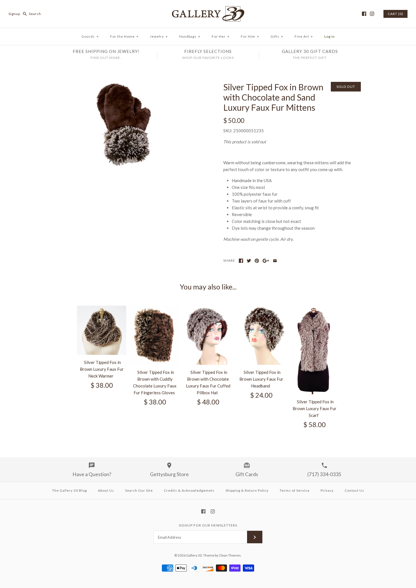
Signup (14, 14)
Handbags (189, 36)
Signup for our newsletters (208, 525)
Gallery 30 (194, 555)
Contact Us (354, 490)
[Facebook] (364, 14)
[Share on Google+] (266, 261)
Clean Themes (230, 555)
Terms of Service (295, 490)
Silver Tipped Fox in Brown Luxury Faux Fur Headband (261, 379)
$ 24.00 (261, 395)
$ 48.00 (208, 402)
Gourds (90, 36)
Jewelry (159, 36)
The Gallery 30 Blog (69, 490)
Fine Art (304, 36)
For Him (250, 36)
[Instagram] (372, 14)
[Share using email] (275, 261)
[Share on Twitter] (249, 261)
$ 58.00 (314, 425)
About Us (106, 490)
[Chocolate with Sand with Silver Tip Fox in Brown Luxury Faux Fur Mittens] (124, 85)
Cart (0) (395, 14)
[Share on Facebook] (241, 261)
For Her (221, 36)
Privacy (327, 490)
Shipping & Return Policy (247, 490)
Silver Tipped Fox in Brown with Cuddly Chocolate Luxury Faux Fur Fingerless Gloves (155, 382)
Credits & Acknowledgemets (189, 490)
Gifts (277, 36)
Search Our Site (139, 490)
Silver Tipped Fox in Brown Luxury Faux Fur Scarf (314, 408)
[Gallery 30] (208, 9)
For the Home (124, 36)
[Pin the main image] (257, 261)
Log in (329, 36)
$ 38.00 (102, 385)
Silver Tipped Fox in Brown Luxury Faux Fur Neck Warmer (102, 369)
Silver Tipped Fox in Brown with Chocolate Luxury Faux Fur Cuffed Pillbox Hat (208, 382)
